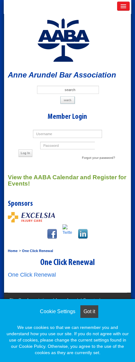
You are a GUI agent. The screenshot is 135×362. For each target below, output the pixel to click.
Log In (25, 153)
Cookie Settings (57, 311)
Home (13, 251)
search (67, 100)
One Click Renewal (37, 251)
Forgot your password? (98, 157)
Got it (89, 311)
